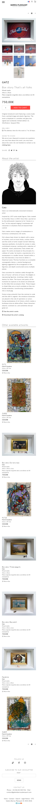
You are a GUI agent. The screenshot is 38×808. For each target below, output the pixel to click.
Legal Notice (26, 799)
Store (6, 799)
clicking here (6, 145)
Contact (11, 799)
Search (18, 799)
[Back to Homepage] (19, 5)
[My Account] (32, 1)
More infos (7, 373)
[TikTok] (13, 763)
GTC (32, 799)
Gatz (5, 82)
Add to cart (20, 108)
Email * (19, 772)
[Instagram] (25, 763)
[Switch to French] (29, 1)
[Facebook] (19, 763)
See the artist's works (11, 311)
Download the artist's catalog (14, 315)
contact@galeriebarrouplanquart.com (19, 792)
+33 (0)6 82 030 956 (19, 790)
